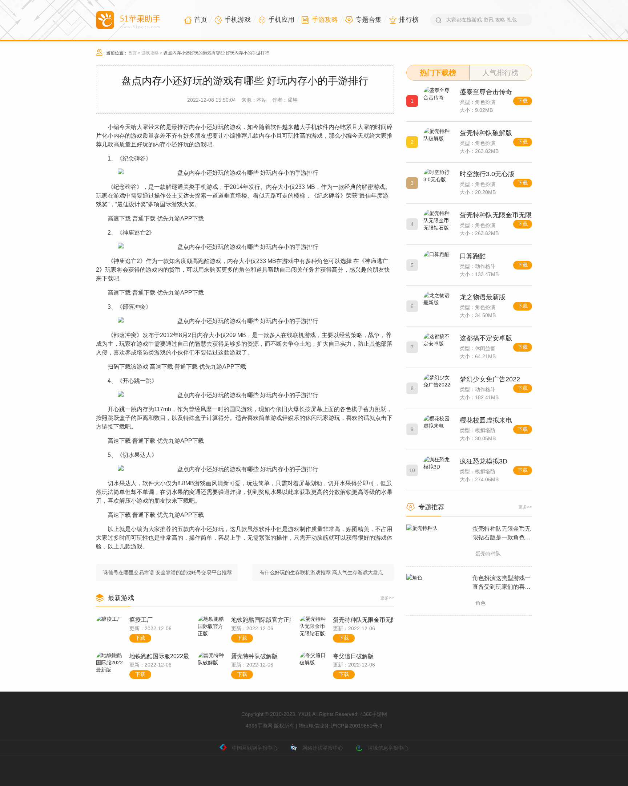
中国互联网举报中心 (255, 748)
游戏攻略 (150, 53)
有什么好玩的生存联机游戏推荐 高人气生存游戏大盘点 (321, 572)
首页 (132, 53)
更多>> (387, 597)
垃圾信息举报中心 (388, 748)
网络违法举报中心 (322, 748)
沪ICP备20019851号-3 (356, 726)
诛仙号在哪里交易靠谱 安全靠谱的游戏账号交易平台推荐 (167, 572)
